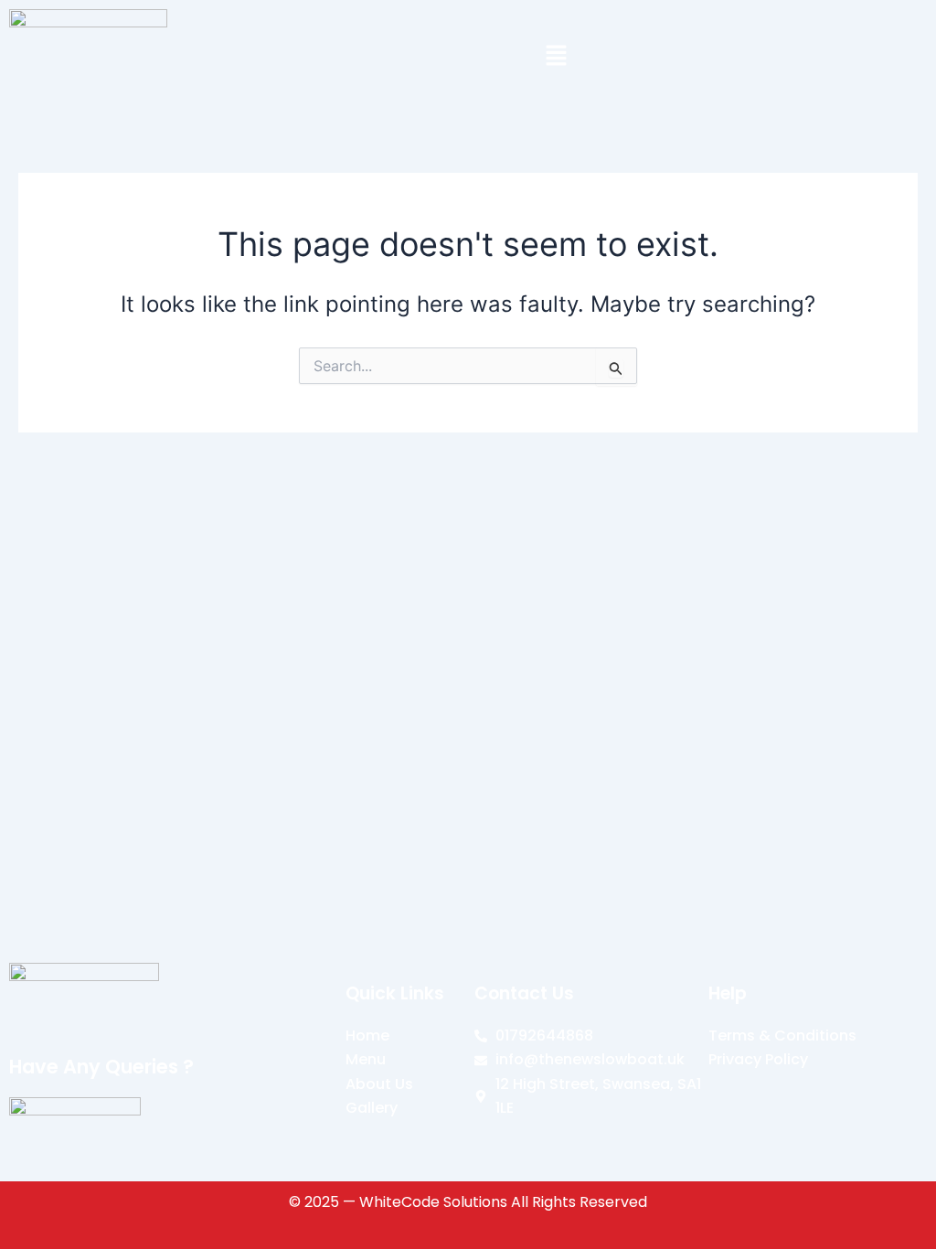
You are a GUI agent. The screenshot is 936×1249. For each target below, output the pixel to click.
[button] (556, 57)
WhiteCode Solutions (433, 1201)
